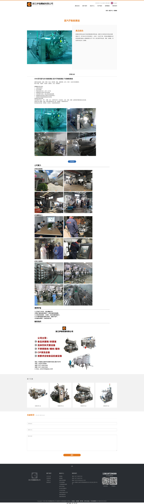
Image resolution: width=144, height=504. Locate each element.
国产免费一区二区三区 (72, 503)
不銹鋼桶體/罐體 (63, 484)
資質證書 (48, 478)
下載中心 (48, 480)
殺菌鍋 (115, 10)
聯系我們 (48, 482)
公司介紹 (48, 476)
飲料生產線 (61, 486)
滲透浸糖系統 (62, 494)
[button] (84, 6)
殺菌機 (60, 478)
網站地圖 (107, 3)
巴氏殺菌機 (61, 482)
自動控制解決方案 (63, 492)
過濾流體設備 (62, 496)
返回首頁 (97, 3)
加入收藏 (102, 3)
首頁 (107, 10)
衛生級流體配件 (63, 488)
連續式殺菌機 (62, 480)
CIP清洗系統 (62, 490)
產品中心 (111, 10)
